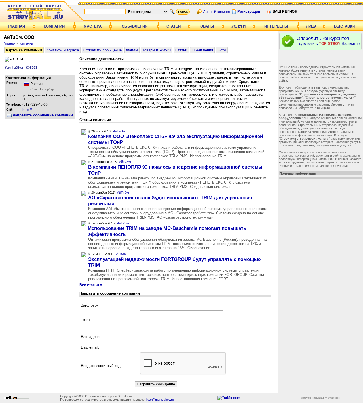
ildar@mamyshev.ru (160, 399)
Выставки (344, 26)
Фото (222, 50)
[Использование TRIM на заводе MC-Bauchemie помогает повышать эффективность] (83, 225)
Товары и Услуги (156, 50)
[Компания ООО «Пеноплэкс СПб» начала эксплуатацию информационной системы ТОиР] (83, 133)
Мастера (93, 26)
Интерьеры (276, 26)
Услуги (238, 26)
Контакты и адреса (63, 50)
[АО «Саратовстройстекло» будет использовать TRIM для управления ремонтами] (83, 194)
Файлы (132, 50)
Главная (16, 26)
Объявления (134, 26)
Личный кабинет (217, 11)
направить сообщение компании (42, 115)
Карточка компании (24, 50)
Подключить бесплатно (328, 41)
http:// (27, 110)
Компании (54, 26)
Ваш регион (285, 11)
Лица (311, 26)
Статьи (173, 26)
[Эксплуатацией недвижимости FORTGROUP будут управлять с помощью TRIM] (83, 256)
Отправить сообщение (102, 50)
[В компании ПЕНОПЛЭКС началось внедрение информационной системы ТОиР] (83, 164)
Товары (206, 26)
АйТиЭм (119, 131)
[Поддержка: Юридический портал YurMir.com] (228, 398)
